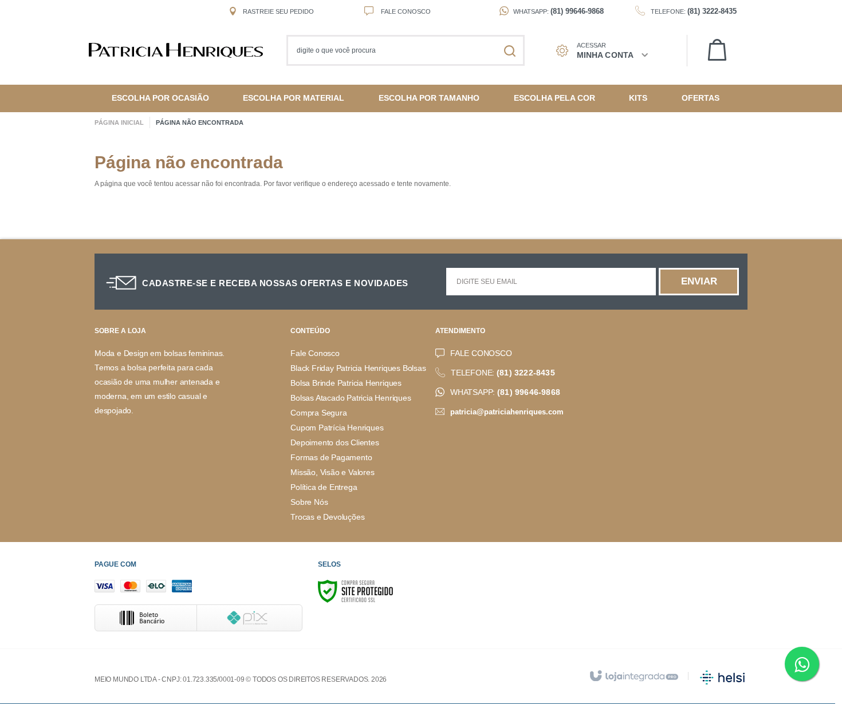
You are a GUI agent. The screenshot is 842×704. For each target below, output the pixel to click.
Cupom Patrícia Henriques (336, 428)
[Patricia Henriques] (182, 50)
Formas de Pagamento (331, 457)
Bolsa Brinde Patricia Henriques (346, 383)
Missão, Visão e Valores (332, 472)
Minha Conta (605, 55)
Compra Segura (318, 413)
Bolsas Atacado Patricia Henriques (350, 398)
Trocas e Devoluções (327, 517)
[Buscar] (510, 50)
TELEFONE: (503, 373)
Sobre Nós (309, 502)
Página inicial (119, 122)
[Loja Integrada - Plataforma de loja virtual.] (633, 676)
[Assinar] (699, 281)
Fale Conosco (405, 11)
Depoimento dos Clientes (334, 442)
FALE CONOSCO (481, 353)
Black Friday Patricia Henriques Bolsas (358, 368)
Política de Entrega (323, 487)
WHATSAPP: (505, 392)
